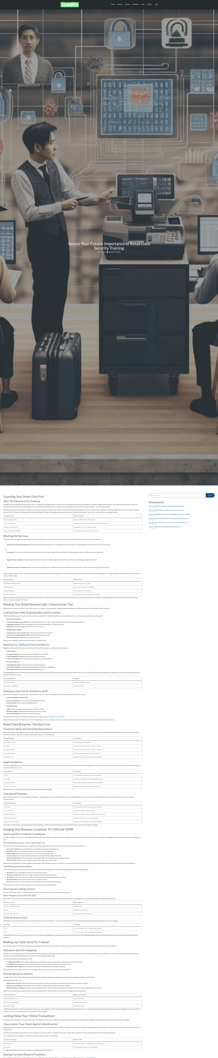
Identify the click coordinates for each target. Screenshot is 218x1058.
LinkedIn (129, 765)
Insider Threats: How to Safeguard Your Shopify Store (164, 526)
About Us (119, 4)
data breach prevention (23, 1011)
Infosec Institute (56, 504)
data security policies (25, 969)
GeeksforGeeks (127, 732)
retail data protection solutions (19, 600)
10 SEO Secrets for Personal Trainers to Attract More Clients (166, 510)
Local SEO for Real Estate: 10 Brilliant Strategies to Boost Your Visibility (169, 514)
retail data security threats (56, 716)
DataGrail (51, 734)
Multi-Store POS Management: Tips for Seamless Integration (166, 506)
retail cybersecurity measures (27, 640)
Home (112, 4)
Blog (143, 4)
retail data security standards (84, 719)
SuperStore (136, 4)
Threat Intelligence (14, 512)
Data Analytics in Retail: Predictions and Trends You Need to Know (168, 522)
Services (127, 4)
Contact (149, 4)
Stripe (113, 1033)
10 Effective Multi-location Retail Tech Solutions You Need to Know (168, 518)
